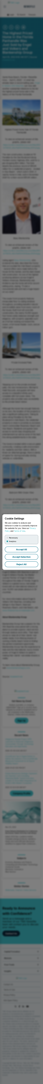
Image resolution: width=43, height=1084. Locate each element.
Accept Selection (21, 557)
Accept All (21, 549)
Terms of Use (19, 531)
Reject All (21, 564)
